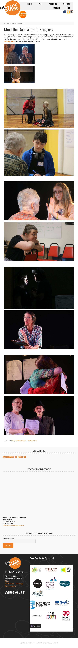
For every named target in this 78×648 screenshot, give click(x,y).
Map (7, 581)
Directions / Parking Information (13, 525)
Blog (13, 441)
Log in (56, 643)
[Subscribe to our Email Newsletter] (68, 12)
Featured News (21, 441)
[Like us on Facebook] (64, 12)
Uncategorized (31, 441)
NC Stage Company (10, 7)
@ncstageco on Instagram (14, 456)
